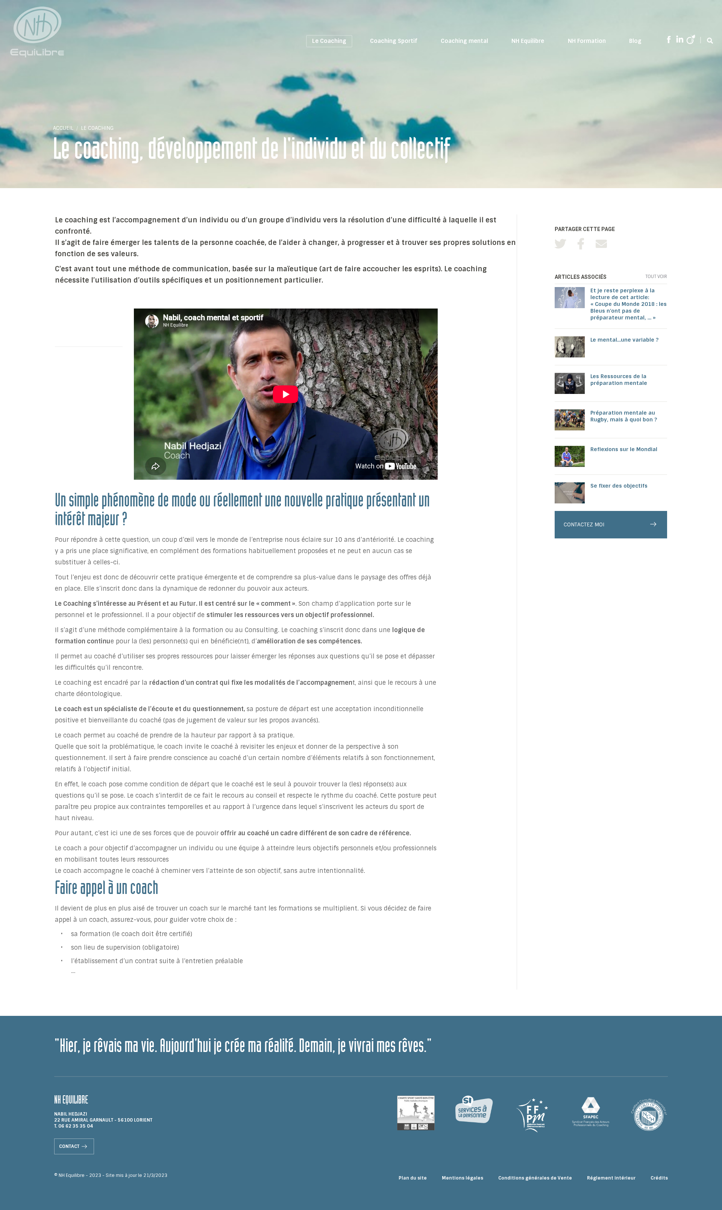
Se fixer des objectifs (619, 485)
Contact (69, 1146)
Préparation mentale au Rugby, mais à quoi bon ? (623, 416)
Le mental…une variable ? (624, 339)
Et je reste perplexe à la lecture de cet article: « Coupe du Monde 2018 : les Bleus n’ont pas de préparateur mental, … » (628, 304)
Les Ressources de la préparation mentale (618, 379)
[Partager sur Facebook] (580, 244)
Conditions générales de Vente (535, 1178)
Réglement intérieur (611, 1178)
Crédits (659, 1178)
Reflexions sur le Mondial (623, 449)
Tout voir (656, 277)
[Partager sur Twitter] (560, 244)
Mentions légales (462, 1178)
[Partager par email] (601, 244)
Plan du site (413, 1178)
